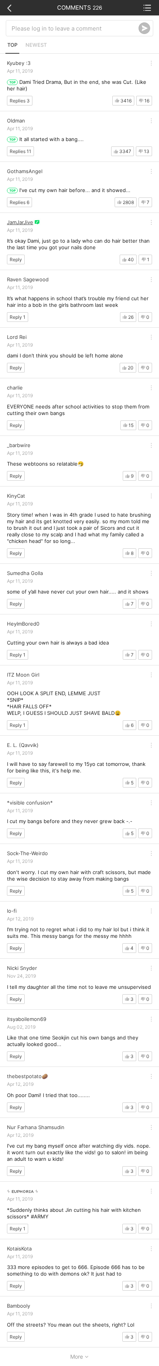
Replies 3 (20, 101)
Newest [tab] (36, 45)
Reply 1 (17, 317)
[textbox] (75, 28)
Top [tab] (12, 45)
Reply (16, 259)
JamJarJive (20, 222)
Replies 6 (19, 202)
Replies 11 (20, 151)
